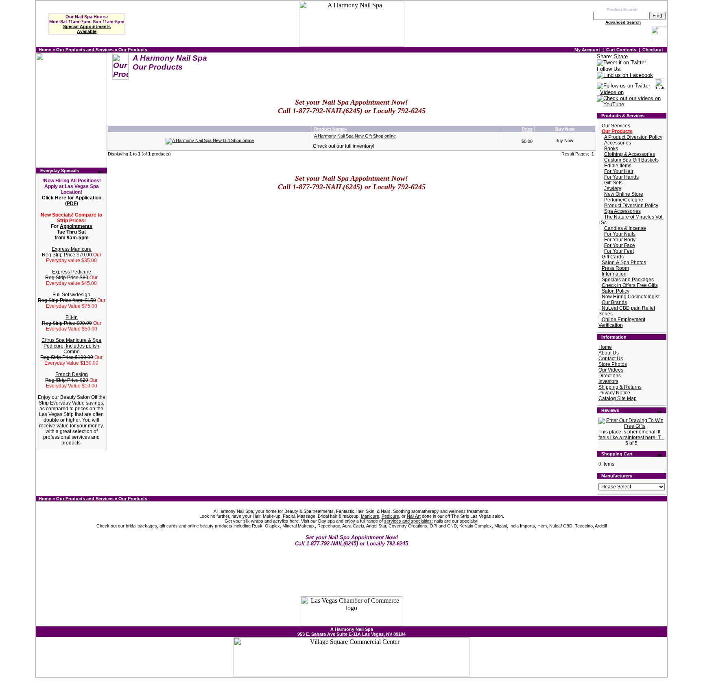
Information (614, 274)
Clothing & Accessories (629, 154)
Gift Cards (613, 257)
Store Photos (612, 364)
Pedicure (390, 516)
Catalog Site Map (617, 398)
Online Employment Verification (621, 322)
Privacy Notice (614, 393)
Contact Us (610, 358)
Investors (608, 381)
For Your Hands (621, 177)
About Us (608, 353)
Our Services (616, 126)
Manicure (370, 516)
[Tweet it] (621, 63)
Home (45, 49)
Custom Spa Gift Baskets (631, 160)
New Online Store (623, 194)
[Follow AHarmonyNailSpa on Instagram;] (660, 86)
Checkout (652, 49)
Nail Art (414, 516)
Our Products (132, 49)
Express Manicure (72, 249)
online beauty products (210, 525)
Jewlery (612, 188)
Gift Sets (613, 183)
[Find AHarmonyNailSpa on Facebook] (625, 75)
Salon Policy (615, 291)
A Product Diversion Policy (633, 137)
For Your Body (619, 240)
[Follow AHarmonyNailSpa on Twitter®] (623, 86)
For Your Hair (618, 171)
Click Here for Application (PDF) (71, 200)
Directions (609, 376)
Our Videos (610, 370)
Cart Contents (621, 49)
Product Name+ (330, 129)
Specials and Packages (628, 279)
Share (621, 56)
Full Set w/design (71, 295)
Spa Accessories (622, 211)
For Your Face (619, 245)
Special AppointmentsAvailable (87, 29)
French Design (71, 374)
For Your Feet (619, 251)
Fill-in (71, 317)
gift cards (168, 525)
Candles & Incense (625, 228)
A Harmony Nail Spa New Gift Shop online (355, 135)
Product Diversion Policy (631, 205)
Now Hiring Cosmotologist (630, 297)
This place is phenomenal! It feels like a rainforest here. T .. (631, 434)
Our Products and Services (85, 49)
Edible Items (617, 166)
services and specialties (408, 521)
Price (527, 129)
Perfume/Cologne (623, 200)
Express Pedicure (71, 272)
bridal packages (141, 525)
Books (611, 148)
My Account (587, 49)
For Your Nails (619, 234)
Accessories (617, 143)
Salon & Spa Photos (624, 262)
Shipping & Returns (620, 387)
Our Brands (614, 302)
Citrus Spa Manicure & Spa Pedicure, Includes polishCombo (71, 346)
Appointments (76, 226)
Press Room (615, 268)
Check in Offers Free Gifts (630, 285)
